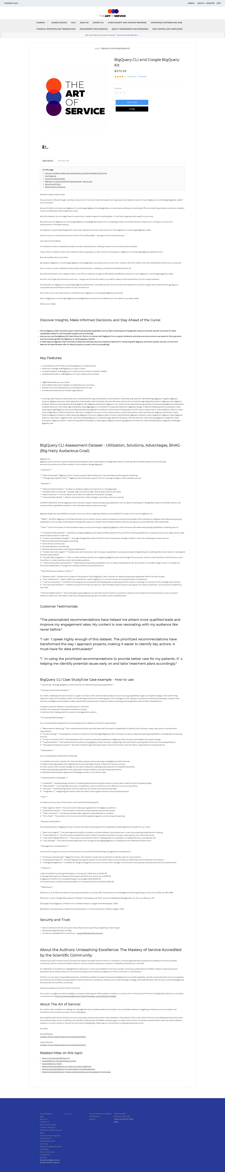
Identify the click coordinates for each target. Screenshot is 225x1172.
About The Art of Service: (55, 187)
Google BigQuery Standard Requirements (59, 1061)
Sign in (200, 3)
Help (73, 22)
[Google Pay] (132, 109)
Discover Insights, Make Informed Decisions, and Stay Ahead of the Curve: (76, 173)
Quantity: (118, 88)
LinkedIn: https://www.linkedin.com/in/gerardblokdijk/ (63, 1037)
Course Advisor (59, 22)
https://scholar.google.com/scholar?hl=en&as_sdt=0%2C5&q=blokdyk (85, 996)
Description (47, 161)
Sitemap (43, 1157)
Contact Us (98, 22)
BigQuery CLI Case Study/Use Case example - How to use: (68, 181)
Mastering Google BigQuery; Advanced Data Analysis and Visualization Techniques (76, 1072)
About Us (84, 22)
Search (191, 3)
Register (211, 3)
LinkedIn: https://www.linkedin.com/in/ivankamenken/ (63, 1045)
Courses (40, 22)
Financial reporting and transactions (56, 29)
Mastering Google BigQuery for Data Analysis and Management (68, 1069)
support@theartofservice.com (90, 933)
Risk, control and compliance (167, 29)
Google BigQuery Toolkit (52, 1064)
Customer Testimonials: (55, 179)
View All (92, 1119)
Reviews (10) (63, 161)
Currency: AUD (11, 3)
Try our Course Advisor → (128, 35)
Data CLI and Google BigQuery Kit (56, 1058)
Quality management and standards (130, 29)
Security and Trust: (53, 184)
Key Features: (50, 176)
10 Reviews (142, 76)
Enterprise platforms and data (166, 22)
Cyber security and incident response (127, 22)
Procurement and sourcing (94, 29)
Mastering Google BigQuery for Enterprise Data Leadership (66, 1066)
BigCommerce (54, 1160)
